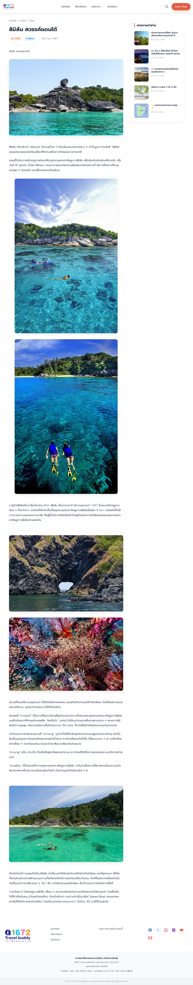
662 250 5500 (77, 971)
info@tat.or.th (101, 971)
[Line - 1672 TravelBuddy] (166, 930)
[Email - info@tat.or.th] (150, 938)
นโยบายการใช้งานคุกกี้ (111, 929)
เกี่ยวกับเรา (81, 6)
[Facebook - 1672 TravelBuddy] (150, 930)
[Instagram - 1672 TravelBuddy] (174, 930)
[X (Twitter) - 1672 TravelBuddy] (158, 930)
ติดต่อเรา (112, 6)
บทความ (95, 6)
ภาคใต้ (17, 38)
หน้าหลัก (66, 6)
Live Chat (181, 6)
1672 (129, 971)
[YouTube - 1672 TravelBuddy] (182, 930)
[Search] (167, 7)
